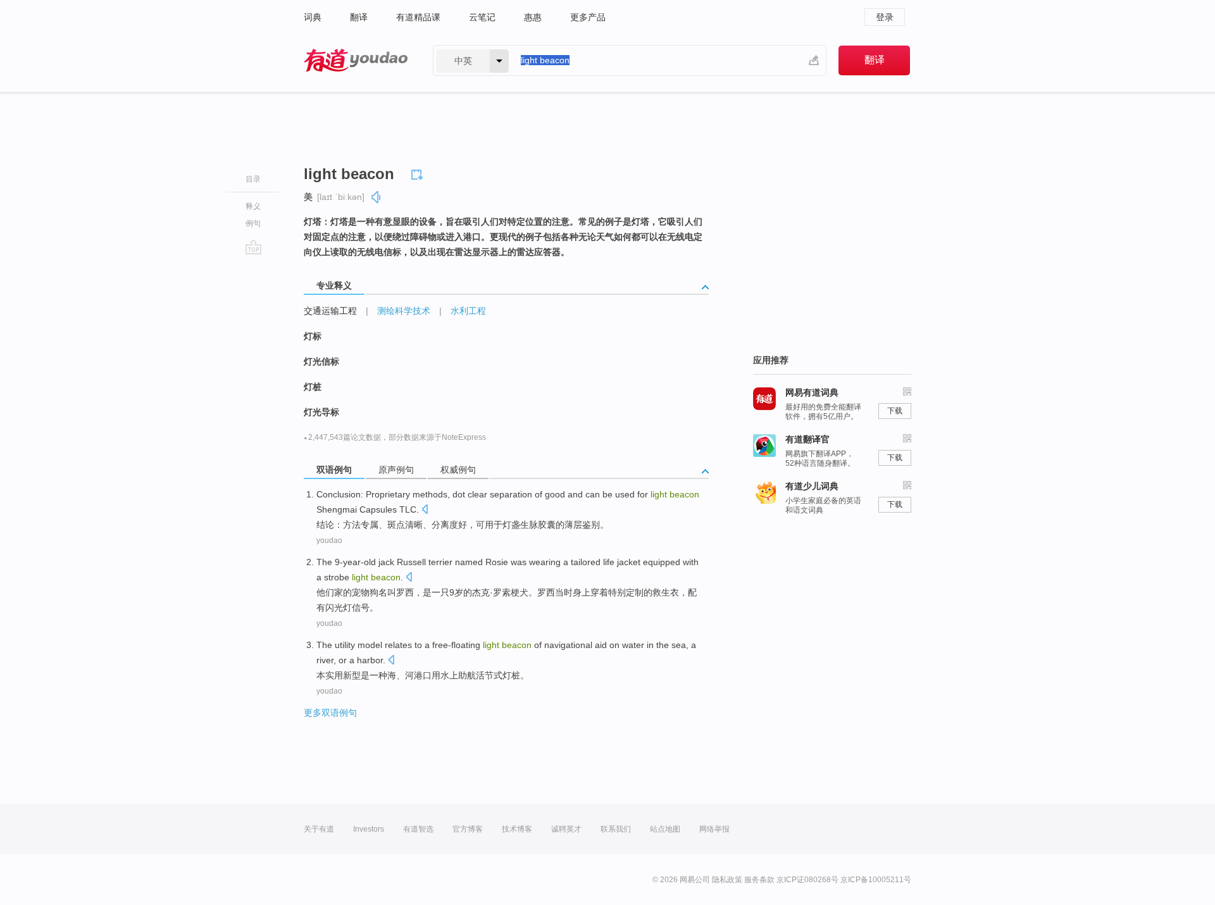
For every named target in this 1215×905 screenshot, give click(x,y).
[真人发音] (376, 197)
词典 (312, 17)
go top (253, 246)
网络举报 (714, 829)
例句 (253, 223)
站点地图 (665, 829)
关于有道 (319, 829)
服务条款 (759, 879)
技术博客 (517, 829)
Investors (368, 829)
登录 (885, 17)
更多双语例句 (330, 713)
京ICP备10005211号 (875, 879)
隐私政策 (727, 879)
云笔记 (482, 17)
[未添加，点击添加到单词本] (419, 173)
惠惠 (533, 17)
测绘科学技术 (403, 311)
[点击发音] (424, 510)
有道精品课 (418, 17)
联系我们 (616, 829)
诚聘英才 (566, 829)
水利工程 (468, 311)
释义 (253, 206)
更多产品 (588, 17)
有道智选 (418, 829)
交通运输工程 (330, 311)
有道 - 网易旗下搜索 (356, 60)
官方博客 (467, 829)
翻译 (359, 17)
